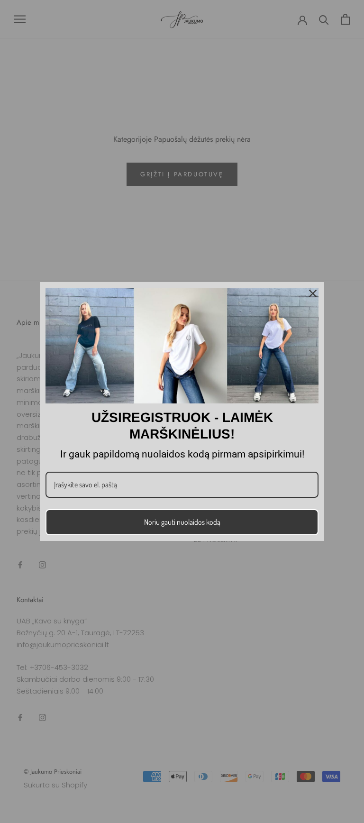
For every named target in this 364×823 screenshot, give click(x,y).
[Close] (312, 293)
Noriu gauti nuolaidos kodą (182, 522)
